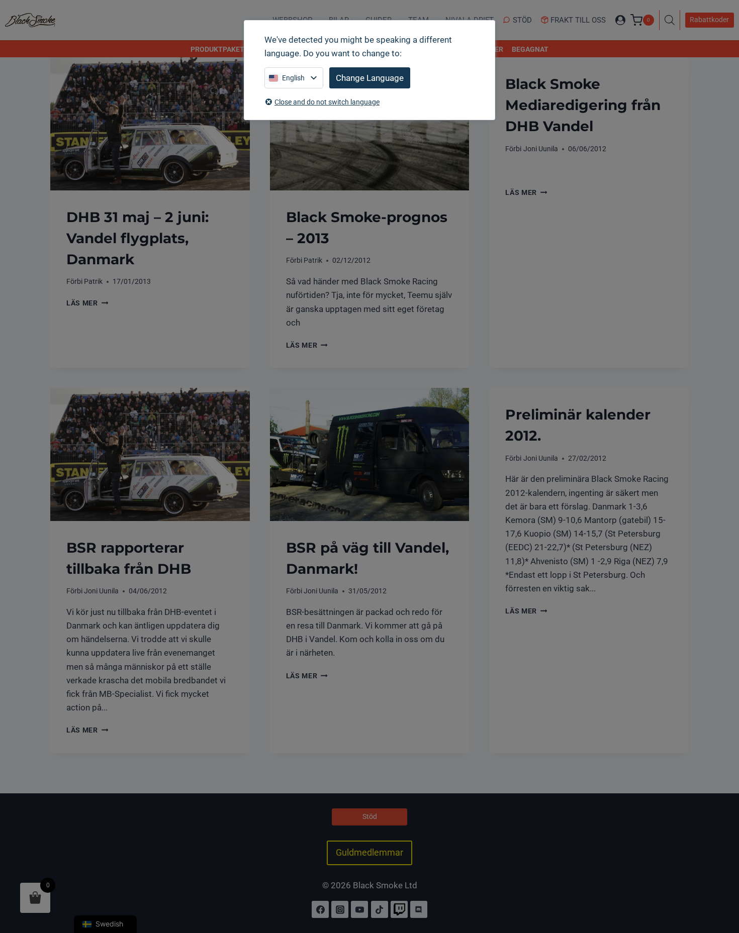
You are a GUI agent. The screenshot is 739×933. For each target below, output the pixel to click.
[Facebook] (320, 909)
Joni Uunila (540, 149)
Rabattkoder (709, 20)
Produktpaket (217, 49)
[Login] (620, 20)
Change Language (370, 78)
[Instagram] (339, 909)
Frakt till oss (578, 20)
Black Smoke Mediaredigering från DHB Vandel (583, 105)
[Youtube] (359, 909)
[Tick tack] (379, 909)
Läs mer (87, 303)
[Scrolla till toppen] (720, 881)
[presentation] (150, 123)
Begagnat (530, 49)
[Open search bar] (672, 20)
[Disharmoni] (418, 909)
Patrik (93, 281)
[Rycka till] (399, 909)
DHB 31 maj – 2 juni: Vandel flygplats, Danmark (137, 238)
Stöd (522, 20)
